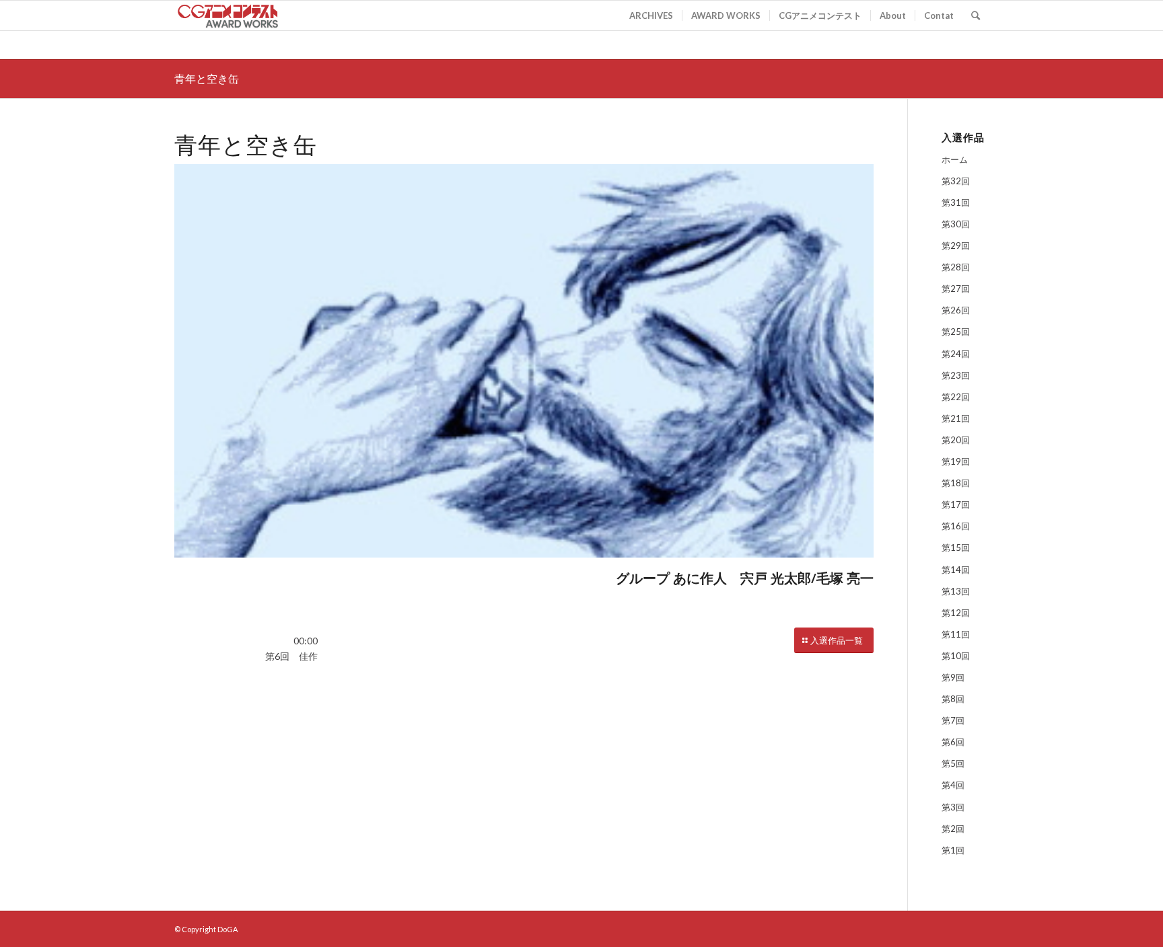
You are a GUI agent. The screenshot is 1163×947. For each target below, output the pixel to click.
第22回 (956, 396)
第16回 (956, 526)
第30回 (956, 224)
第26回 (956, 310)
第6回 (953, 741)
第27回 (956, 288)
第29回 (956, 245)
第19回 (956, 461)
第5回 (953, 763)
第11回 (956, 634)
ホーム (955, 159)
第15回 (956, 547)
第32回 (956, 181)
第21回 (956, 418)
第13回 (956, 591)
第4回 (953, 785)
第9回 (953, 677)
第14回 (956, 569)
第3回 (953, 807)
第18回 (956, 483)
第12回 (956, 612)
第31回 (956, 202)
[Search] (975, 15)
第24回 (956, 353)
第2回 (953, 828)
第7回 (953, 720)
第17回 (956, 504)
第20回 (956, 439)
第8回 (953, 698)
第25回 (956, 331)
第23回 (956, 375)
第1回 (953, 850)
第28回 (956, 267)
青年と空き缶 (206, 78)
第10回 (956, 655)
